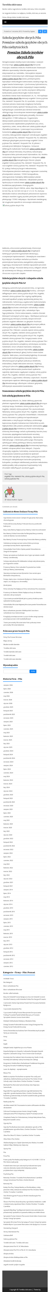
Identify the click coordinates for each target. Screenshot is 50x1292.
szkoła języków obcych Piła (34, 476)
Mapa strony (7, 641)
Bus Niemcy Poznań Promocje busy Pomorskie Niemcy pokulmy (24, 539)
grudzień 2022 (8, 838)
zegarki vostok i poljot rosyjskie (14, 1264)
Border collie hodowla (10, 993)
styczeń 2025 (7, 747)
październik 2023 (9, 802)
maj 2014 (6, 897)
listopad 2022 (8, 842)
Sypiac (32, 31)
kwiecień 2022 (8, 868)
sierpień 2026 (8, 685)
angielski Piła (9, 476)
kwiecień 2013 (8, 933)
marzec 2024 (7, 784)
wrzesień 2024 (8, 762)
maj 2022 (6, 864)
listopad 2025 (8, 711)
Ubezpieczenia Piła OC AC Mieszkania (15, 1246)
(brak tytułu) (7, 585)
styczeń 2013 (7, 944)
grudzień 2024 (8, 751)
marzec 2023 (7, 827)
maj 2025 (6, 732)
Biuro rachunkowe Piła (10, 986)
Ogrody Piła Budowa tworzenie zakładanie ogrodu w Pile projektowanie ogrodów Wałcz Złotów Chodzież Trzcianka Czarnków (23, 1129)
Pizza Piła (6, 1156)
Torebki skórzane (9, 655)
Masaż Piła (7, 1073)
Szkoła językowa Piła (10, 1239)
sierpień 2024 (8, 765)
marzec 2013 (7, 937)
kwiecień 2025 (8, 736)
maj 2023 (6, 820)
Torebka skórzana (12, 4)
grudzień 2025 (8, 707)
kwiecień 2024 (8, 780)
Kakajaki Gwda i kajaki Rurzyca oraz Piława (17, 1047)
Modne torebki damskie (11, 644)
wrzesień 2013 (8, 915)
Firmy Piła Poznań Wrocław (12, 637)
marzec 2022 (7, 871)
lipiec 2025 (7, 725)
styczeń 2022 (7, 879)
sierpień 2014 (8, 890)
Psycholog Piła (8, 1174)
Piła (4, 1152)
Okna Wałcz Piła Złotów (11, 1139)
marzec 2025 (7, 740)
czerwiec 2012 (8, 966)
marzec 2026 (7, 700)
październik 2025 (9, 714)
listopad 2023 (8, 798)
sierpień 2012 (8, 963)
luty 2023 (6, 831)
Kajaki (5, 1044)
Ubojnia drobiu (8, 1254)
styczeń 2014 (7, 904)
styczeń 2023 (7, 835)
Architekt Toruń (8, 979)
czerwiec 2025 (8, 729)
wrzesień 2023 (8, 806)
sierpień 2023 (8, 809)
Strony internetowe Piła (11, 1232)
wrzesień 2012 (8, 959)
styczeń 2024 (7, 791)
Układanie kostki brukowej (12, 1261)
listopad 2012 (8, 952)
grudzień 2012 (8, 948)
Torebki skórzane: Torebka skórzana (15, 1243)
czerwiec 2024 (8, 773)
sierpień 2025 (8, 722)
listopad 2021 (8, 886)
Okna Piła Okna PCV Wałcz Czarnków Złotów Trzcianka (21, 1135)
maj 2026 (6, 696)
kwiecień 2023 (8, 824)
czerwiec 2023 (8, 817)
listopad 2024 (8, 754)
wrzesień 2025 (8, 718)
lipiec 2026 (7, 689)
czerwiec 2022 (8, 860)
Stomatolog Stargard (10, 1228)
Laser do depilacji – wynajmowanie (15, 1069)
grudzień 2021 (8, 882)
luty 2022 (6, 875)
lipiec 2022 (7, 857)
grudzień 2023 (8, 795)
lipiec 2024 (7, 769)
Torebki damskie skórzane (12, 652)
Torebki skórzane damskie (12, 659)
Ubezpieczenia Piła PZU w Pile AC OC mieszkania (19, 1250)
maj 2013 (6, 930)
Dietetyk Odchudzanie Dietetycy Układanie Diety (19, 1021)
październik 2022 (9, 846)
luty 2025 (6, 743)
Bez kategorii (7, 982)
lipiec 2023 (7, 813)
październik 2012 (9, 955)
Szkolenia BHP (8, 1235)
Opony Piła (7, 1149)
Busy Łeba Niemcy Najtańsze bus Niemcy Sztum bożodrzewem (24, 530)
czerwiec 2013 (8, 926)
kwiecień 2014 (8, 901)
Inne (5, 1040)
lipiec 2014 (7, 893)
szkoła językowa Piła (12, 479)
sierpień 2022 (8, 853)
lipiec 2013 (7, 922)
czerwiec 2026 (8, 692)
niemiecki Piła (19, 476)
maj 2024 (6, 776)
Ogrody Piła (7, 1123)
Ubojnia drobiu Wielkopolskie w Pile (15, 1257)
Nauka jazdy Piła (8, 1102)
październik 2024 (9, 758)
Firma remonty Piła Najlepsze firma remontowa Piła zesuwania (24, 589)
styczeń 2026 (7, 703)
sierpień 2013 (8, 919)
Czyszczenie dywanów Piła (12, 1009)
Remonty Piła (7, 1184)
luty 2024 (6, 787)
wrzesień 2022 (8, 849)
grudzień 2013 (8, 908)
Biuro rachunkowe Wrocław (12, 989)
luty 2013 (6, 941)
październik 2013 (9, 911)
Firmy (5, 1036)
